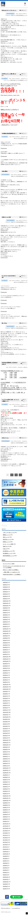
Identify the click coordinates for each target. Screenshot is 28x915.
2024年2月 (5, 652)
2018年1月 (5, 821)
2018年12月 (5, 795)
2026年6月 (5, 587)
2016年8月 (5, 858)
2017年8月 (5, 833)
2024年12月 (5, 628)
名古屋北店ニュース (22, 138)
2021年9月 (5, 719)
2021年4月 (5, 730)
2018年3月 (5, 816)
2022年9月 (5, 691)
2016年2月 (5, 872)
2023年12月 (5, 656)
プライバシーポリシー (5, 908)
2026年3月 (5, 594)
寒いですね (4, 323)
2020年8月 (5, 749)
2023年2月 (5, 679)
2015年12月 (5, 877)
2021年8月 (5, 721)
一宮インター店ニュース (8, 532)
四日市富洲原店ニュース (21, 15)
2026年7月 (5, 584)
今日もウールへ (5, 437)
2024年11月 (5, 631)
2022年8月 (5, 693)
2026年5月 (5, 589)
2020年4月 (5, 758)
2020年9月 (5, 747)
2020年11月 (5, 742)
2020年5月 (5, 756)
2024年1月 (5, 654)
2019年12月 (5, 768)
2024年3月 (5, 649)
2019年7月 (5, 779)
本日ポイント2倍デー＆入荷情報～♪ (11, 569)
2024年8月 (5, 638)
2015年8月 (5, 886)
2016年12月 (5, 849)
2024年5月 (5, 645)
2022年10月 (5, 689)
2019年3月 (5, 788)
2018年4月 (5, 814)
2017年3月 (5, 844)
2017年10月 (5, 828)
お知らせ (25, 367)
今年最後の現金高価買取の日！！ (9, 133)
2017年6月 (5, 837)
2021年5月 (5, 728)
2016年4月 (5, 867)
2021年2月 (5, 735)
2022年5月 (5, 700)
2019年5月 (5, 784)
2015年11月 (5, 879)
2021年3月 (5, 733)
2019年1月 (5, 793)
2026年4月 (5, 591)
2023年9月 (5, 663)
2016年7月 (5, 860)
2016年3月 (5, 870)
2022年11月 (5, 686)
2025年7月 (5, 612)
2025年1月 (5, 626)
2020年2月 (5, 763)
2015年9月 (5, 884)
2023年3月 (5, 677)
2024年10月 (5, 633)
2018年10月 (5, 800)
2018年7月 (5, 807)
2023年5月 (5, 672)
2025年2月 (5, 624)
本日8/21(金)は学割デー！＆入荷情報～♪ (12, 574)
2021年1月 (5, 737)
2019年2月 (5, 791)
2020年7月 (5, 751)
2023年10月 (5, 661)
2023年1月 (5, 682)
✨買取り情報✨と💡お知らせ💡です (11, 572)
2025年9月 (5, 607)
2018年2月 (5, 819)
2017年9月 (5, 830)
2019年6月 (5, 782)
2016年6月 (5, 863)
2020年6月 (5, 754)
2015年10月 (5, 881)
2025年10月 (5, 605)
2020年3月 (5, 761)
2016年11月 (5, 851)
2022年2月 (5, 707)
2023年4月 (5, 675)
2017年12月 (5, 823)
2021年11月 (5, 714)
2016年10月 (5, 853)
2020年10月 (5, 744)
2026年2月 (5, 596)
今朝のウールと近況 (6, 217)
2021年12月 (5, 712)
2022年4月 (5, 703)
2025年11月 (5, 603)
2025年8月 (5, 610)
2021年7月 (5, 724)
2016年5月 (5, 865)
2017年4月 (5, 842)
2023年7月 (5, 668)
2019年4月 (5, 786)
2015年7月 (5, 888)
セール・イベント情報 (8, 544)
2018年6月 (5, 809)
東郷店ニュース (6, 534)
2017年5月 (5, 840)
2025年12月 (5, 601)
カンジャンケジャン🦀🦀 (8, 563)
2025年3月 (5, 621)
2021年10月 (5, 717)
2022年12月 (5, 684)
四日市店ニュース (7, 539)
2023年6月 (5, 670)
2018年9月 (5, 802)
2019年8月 (5, 777)
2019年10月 (5, 772)
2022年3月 (5, 705)
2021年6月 (5, 726)
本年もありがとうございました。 (9, 10)
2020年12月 (5, 740)
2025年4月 (5, 619)
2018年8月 (5, 805)
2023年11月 (5, 659)
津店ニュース (6, 537)
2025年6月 (5, 614)
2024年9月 (5, 635)
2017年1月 (5, 846)
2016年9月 (5, 856)
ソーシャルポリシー (16, 908)
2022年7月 (5, 696)
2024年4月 (5, 647)
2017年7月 (5, 835)
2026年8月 (5, 582)
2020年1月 (5, 765)
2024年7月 (5, 640)
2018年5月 (5, 812)
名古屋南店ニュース (22, 80)
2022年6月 (5, 698)
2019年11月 (5, 770)
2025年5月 (5, 617)
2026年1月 (5, 598)
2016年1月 (5, 874)
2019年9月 (5, 775)
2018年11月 (5, 798)
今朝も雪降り (5, 171)
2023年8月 (5, 665)
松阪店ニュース (6, 541)
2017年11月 (5, 826)
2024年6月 (5, 642)
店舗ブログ (13, 15)
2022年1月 (5, 710)
